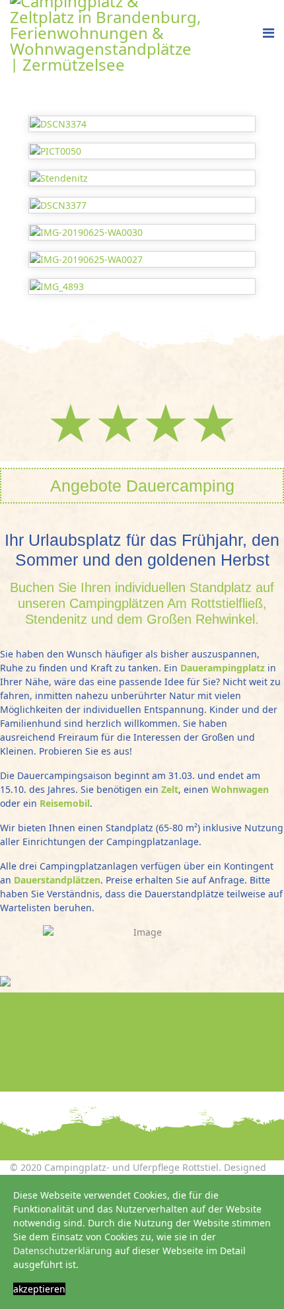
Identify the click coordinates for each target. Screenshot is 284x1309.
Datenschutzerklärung (62, 1250)
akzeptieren (39, 1289)
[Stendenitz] (142, 178)
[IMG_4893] (142, 286)
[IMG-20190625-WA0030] (142, 232)
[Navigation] (268, 33)
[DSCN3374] (142, 123)
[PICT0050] (142, 151)
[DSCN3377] (142, 205)
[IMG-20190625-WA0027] (142, 259)
